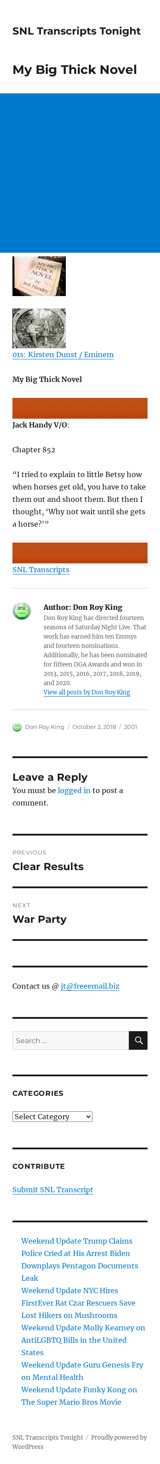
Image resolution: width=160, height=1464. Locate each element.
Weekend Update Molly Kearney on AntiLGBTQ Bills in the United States (83, 1340)
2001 (130, 726)
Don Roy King (44, 726)
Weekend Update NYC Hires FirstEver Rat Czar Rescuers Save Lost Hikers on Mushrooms (78, 1303)
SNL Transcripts (40, 569)
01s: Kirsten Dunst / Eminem (63, 354)
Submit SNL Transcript (52, 1189)
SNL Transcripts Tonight (76, 31)
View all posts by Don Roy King (87, 692)
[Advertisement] (80, 173)
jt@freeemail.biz (90, 986)
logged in (74, 790)
